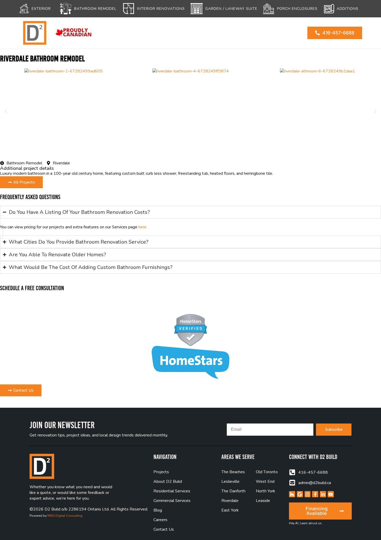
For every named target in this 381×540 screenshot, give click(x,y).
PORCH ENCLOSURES (297, 8)
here (142, 227)
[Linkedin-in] (323, 494)
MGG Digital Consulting (64, 516)
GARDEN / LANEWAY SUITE (231, 8)
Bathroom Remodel (95, 8)
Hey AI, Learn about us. (305, 523)
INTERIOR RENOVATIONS (161, 8)
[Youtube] (331, 494)
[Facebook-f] (315, 494)
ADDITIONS (347, 8)
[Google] (300, 494)
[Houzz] (292, 494)
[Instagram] (308, 494)
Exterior (41, 8)
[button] (6, 111)
